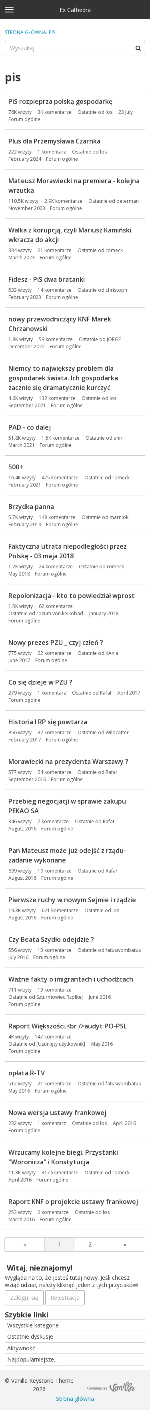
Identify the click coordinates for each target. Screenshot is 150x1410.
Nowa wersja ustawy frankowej (57, 1112)
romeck (114, 250)
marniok (119, 517)
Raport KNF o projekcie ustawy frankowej (73, 1201)
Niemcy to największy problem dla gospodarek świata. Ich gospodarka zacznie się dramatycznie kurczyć (63, 378)
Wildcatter (117, 732)
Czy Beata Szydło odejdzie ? (51, 939)
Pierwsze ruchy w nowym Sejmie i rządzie (72, 899)
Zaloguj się (24, 1297)
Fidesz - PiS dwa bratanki (46, 279)
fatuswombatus (123, 950)
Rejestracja (65, 1297)
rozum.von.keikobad (59, 613)
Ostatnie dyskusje (30, 1336)
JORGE (114, 339)
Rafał (105, 692)
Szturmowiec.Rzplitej (59, 997)
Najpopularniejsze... (32, 1359)
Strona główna (75, 1398)
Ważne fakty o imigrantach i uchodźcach (70, 979)
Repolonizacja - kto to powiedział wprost (71, 595)
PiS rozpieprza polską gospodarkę (60, 101)
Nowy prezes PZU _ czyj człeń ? (55, 642)
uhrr (118, 437)
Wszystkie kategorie (33, 1325)
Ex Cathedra (75, 10)
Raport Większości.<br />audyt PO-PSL (67, 1026)
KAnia (112, 653)
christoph (116, 290)
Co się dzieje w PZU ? (40, 682)
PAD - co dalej (29, 427)
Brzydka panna (31, 506)
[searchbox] (75, 48)
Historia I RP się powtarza (47, 721)
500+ (15, 467)
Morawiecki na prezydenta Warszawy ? (68, 761)
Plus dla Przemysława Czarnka (54, 141)
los (109, 112)
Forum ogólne (24, 119)
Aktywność (21, 1348)
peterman (127, 201)
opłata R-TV (26, 1073)
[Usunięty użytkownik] (60, 1043)
